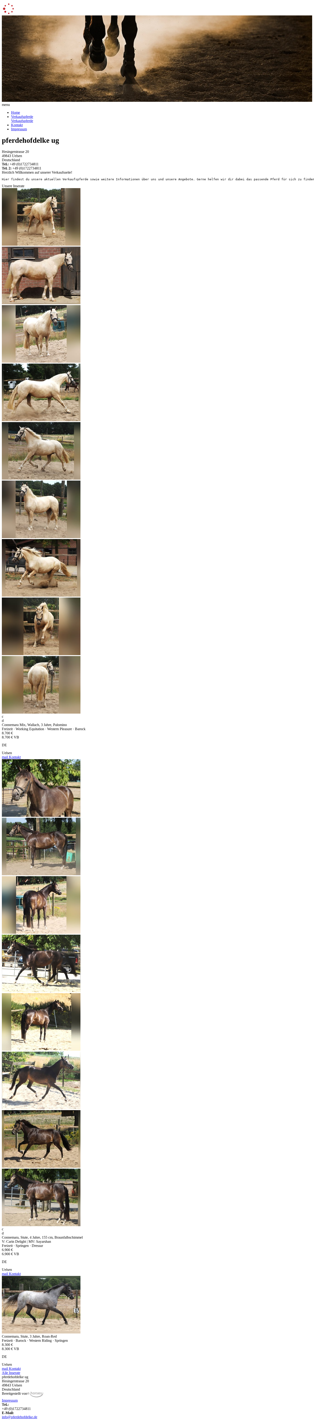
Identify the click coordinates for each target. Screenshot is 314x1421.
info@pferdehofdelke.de (19, 1417)
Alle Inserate (11, 1373)
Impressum (19, 129)
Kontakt (17, 125)
